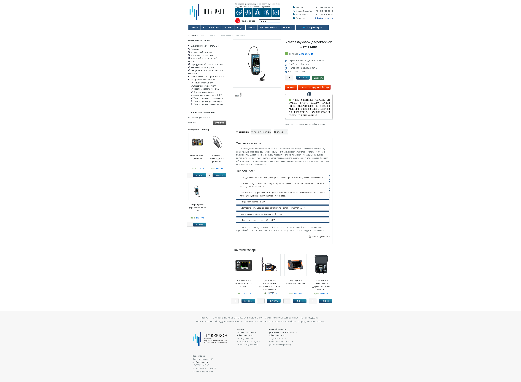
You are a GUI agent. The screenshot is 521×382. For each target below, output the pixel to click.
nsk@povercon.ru (200, 362)
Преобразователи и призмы (206, 89)
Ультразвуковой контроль (203, 79)
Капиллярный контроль (201, 52)
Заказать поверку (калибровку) (314, 87)
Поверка (228, 27)
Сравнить (318, 78)
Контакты (287, 27)
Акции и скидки (248, 20)
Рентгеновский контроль (202, 67)
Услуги (240, 27)
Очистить (192, 122)
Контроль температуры (202, 55)
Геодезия (195, 49)
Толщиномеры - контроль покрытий (207, 76)
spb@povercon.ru (277, 335)
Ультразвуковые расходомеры (207, 101)
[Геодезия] (266, 15)
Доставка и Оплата (269, 27)
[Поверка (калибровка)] (239, 15)
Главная (194, 27)
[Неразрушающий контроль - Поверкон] (209, 14)
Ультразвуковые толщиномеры (208, 104)
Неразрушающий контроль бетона (207, 64)
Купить (303, 78)
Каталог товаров (211, 27)
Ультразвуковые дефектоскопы (310, 124)
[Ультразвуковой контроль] (248, 15)
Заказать (291, 87)
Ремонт (251, 27)
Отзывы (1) (282, 132)
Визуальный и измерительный (205, 46)
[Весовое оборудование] (275, 15)
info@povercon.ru (324, 18)
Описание (244, 132)
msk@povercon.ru (244, 335)
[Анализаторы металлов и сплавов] (257, 15)
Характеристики (262, 132)
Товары (203, 35)
